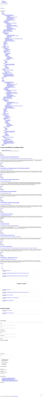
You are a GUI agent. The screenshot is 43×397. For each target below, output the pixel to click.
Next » (3, 268)
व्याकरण (6, 128)
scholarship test (13, 259)
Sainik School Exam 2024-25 (11, 18)
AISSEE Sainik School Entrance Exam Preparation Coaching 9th (14, 38)
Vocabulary (6, 54)
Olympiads (5, 76)
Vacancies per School (10, 19)
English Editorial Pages (7, 51)
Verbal (6, 66)
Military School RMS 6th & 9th (8, 29)
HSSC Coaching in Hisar (14, 225)
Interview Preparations (8, 72)
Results (5, 44)
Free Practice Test (4, 1)
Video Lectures (7, 71)
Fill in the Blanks (9, 57)
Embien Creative (16, 396)
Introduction (8, 16)
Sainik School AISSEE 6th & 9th (8, 14)
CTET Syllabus (9, 24)
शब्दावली (6, 62)
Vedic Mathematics (6, 22)
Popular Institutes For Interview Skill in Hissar (8, 191)
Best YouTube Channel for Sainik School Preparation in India (10, 380)
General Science (6, 50)
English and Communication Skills (8, 73)
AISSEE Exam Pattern (10, 17)
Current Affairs (6, 48)
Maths (4, 63)
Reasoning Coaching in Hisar (9, 40)
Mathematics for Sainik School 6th (10, 131)
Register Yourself (4, 2)
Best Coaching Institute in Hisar (6, 150)
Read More (1, 162)
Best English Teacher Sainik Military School (8, 379)
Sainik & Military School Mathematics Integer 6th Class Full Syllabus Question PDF (14, 168)
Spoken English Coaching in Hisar (8, 74)
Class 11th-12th (9, 37)
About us (3, 13)
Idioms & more (7, 59)
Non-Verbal (6, 134)
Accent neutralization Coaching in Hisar (9, 75)
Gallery (3, 77)
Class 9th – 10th (9, 36)
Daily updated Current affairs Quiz (16, 236)
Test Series (5, 43)
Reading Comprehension (10, 125)
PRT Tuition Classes (9, 27)
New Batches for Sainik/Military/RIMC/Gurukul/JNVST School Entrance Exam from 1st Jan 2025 (15, 270)
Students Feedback (6, 46)
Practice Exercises (7, 53)
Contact (3, 78)
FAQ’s (4, 45)
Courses (3, 81)
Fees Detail (5, 42)
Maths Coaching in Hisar (8, 39)
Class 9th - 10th (30, 158)
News (12, 169)
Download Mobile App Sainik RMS (8, 137)
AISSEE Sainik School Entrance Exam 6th (12, 35)
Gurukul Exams (7, 20)
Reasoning (5, 65)
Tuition (6, 34)
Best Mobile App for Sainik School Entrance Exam (9, 378)
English (5, 119)
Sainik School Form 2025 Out (6, 286)
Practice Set (6, 67)
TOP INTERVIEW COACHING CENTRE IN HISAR (9, 202)
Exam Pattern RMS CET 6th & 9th (11, 25)
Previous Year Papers (6, 68)
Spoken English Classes (10, 28)
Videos (5, 70)
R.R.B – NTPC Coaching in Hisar (6, 246)
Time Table (5, 41)
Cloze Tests (8, 56)
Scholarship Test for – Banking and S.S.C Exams (8, 257)
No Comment (2, 155)
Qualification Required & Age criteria (12, 84)
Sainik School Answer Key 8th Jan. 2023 (7, 235)
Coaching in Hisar (6, 33)
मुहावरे (6, 61)
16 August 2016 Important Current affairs (7, 297)
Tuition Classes (6, 21)
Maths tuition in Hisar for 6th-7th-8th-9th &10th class (9, 156)
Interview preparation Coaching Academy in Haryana (9, 179)
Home (3, 12)
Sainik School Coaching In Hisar (9, 15)
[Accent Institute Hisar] (2, 8)
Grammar (6, 122)
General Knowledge (6, 47)
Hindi (4, 60)
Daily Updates (7, 49)
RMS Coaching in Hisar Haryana (8, 31)
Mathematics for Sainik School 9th (10, 64)
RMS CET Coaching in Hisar (8, 30)
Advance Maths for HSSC (4, 223)
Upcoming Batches (6, 32)
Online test (3, 69)
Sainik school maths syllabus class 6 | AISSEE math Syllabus (10, 294)
